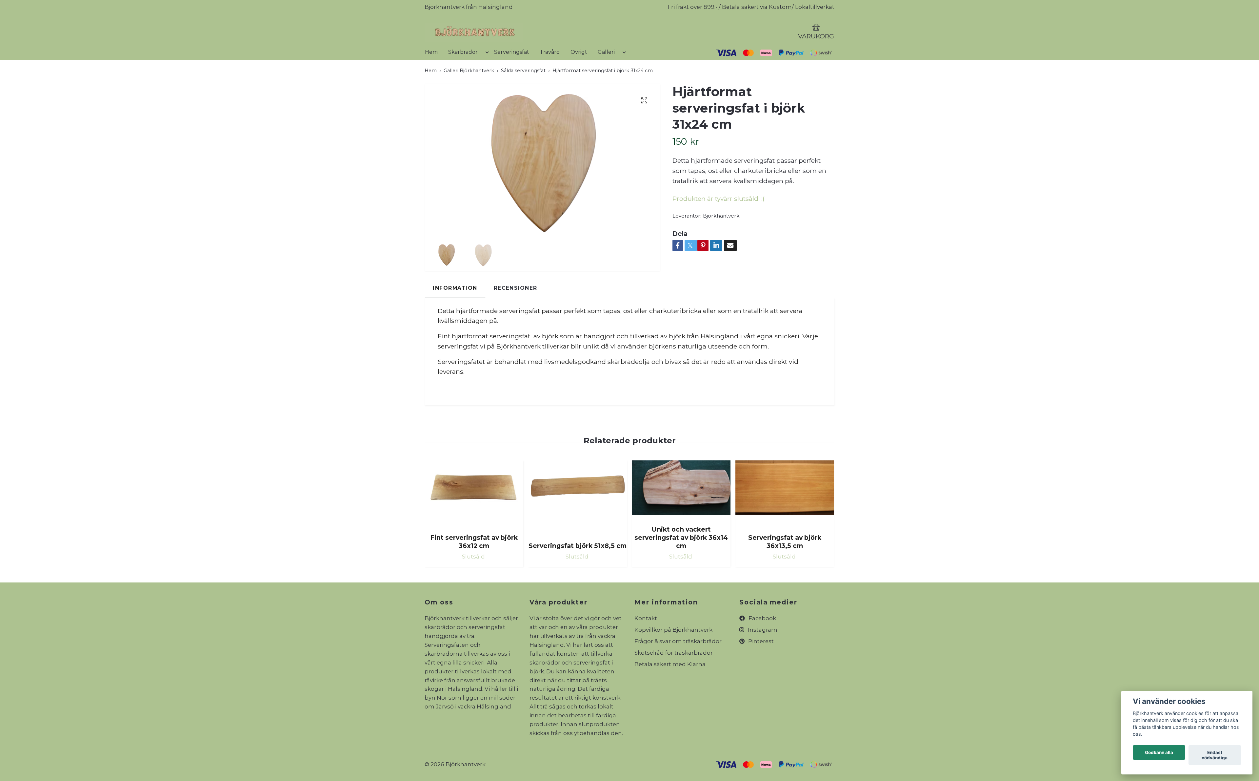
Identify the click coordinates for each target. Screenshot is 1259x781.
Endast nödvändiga (1215, 755)
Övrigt (578, 77)
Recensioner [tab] (515, 313)
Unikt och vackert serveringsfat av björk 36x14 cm (681, 562)
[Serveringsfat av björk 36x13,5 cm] (784, 519)
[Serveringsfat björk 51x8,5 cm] (577, 523)
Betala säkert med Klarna (670, 689)
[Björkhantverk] (539, 44)
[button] (486, 79)
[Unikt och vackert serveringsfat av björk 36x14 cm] (681, 515)
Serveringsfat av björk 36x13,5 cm (784, 566)
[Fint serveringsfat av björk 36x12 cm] (474, 519)
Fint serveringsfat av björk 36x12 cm (474, 566)
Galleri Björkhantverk (469, 95)
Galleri (606, 77)
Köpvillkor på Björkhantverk (673, 654)
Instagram (762, 654)
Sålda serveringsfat (523, 95)
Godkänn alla (1159, 752)
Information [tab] (455, 313)
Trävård (550, 77)
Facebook (761, 643)
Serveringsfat (511, 77)
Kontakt (645, 643)
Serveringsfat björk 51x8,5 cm (578, 570)
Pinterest (760, 666)
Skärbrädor (463, 77)
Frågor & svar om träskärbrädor (678, 666)
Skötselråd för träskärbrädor (673, 677)
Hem (431, 77)
